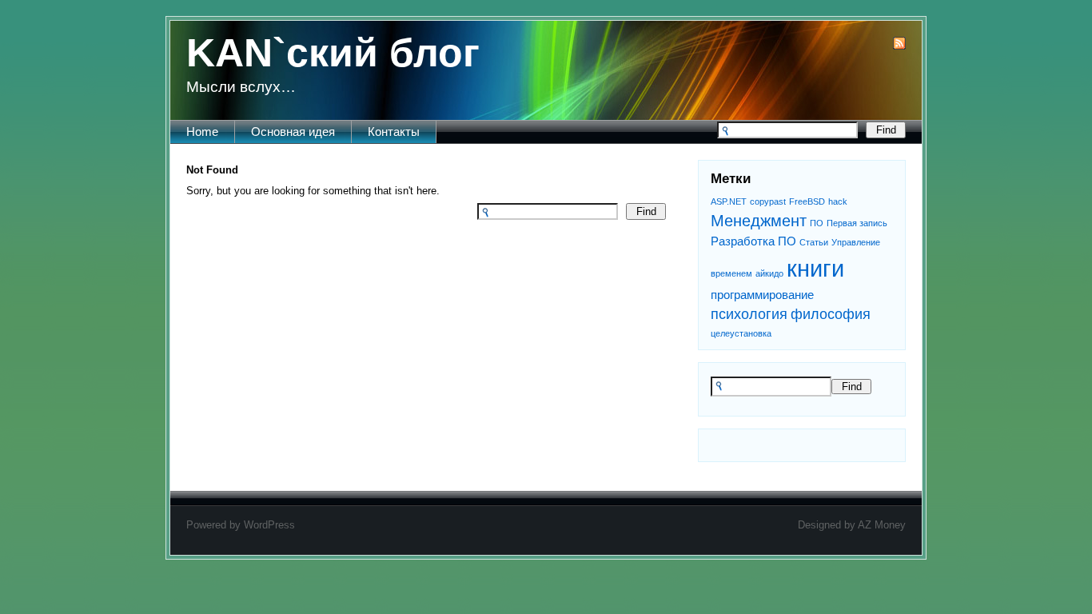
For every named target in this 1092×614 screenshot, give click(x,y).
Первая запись (857, 223)
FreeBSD (807, 201)
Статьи (813, 242)
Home (202, 131)
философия (831, 314)
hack (837, 201)
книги (815, 268)
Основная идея (293, 131)
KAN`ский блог (333, 52)
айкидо (769, 273)
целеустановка (741, 333)
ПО (816, 223)
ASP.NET (729, 201)
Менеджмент (759, 220)
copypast (768, 201)
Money (890, 525)
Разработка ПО (753, 241)
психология (749, 314)
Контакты (394, 131)
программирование (762, 294)
